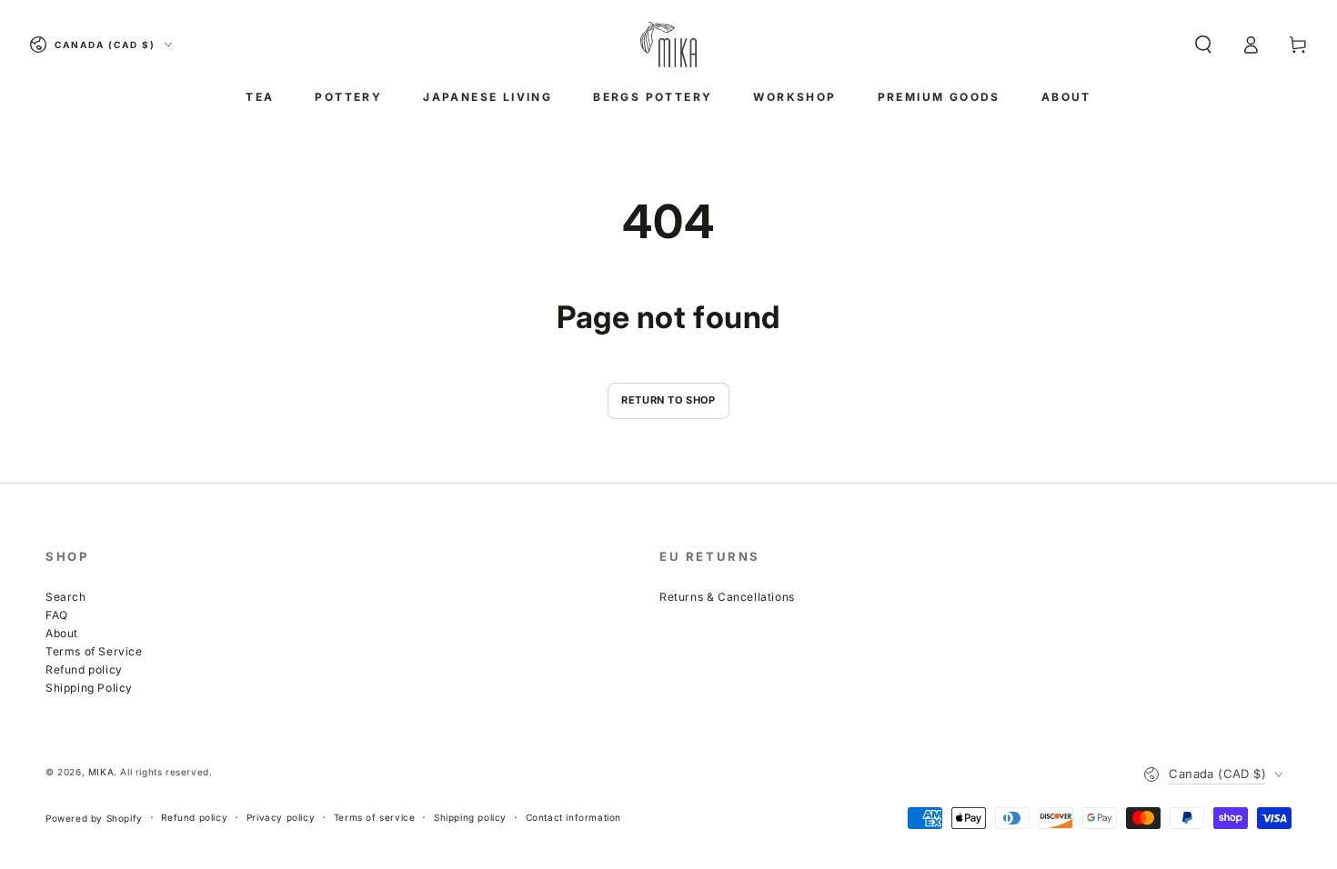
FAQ (56, 615)
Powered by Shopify (94, 818)
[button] (1203, 45)
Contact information (573, 817)
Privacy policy (280, 817)
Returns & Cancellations (727, 597)
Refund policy (84, 669)
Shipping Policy (89, 687)
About (61, 633)
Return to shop (668, 400)
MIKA (101, 771)
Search (65, 597)
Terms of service (375, 817)
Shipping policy (470, 817)
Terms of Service (94, 651)
